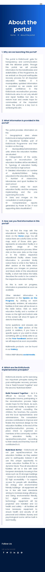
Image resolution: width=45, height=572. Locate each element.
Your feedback (19, 338)
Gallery (14, 349)
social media (29, 354)
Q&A (21, 328)
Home (21, 236)
